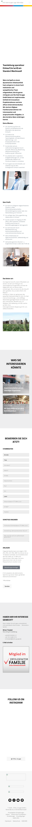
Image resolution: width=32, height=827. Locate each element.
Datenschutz (16, 821)
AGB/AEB (24, 821)
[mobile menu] (29, 2)
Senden (7, 586)
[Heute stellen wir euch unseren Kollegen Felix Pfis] (16, 716)
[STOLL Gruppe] (12, 2)
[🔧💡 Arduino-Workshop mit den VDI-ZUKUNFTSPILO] (16, 731)
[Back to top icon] (28, 823)
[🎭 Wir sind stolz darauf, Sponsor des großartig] (16, 745)
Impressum (8, 821)
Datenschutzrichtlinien (9, 576)
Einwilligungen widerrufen (19, 817)
